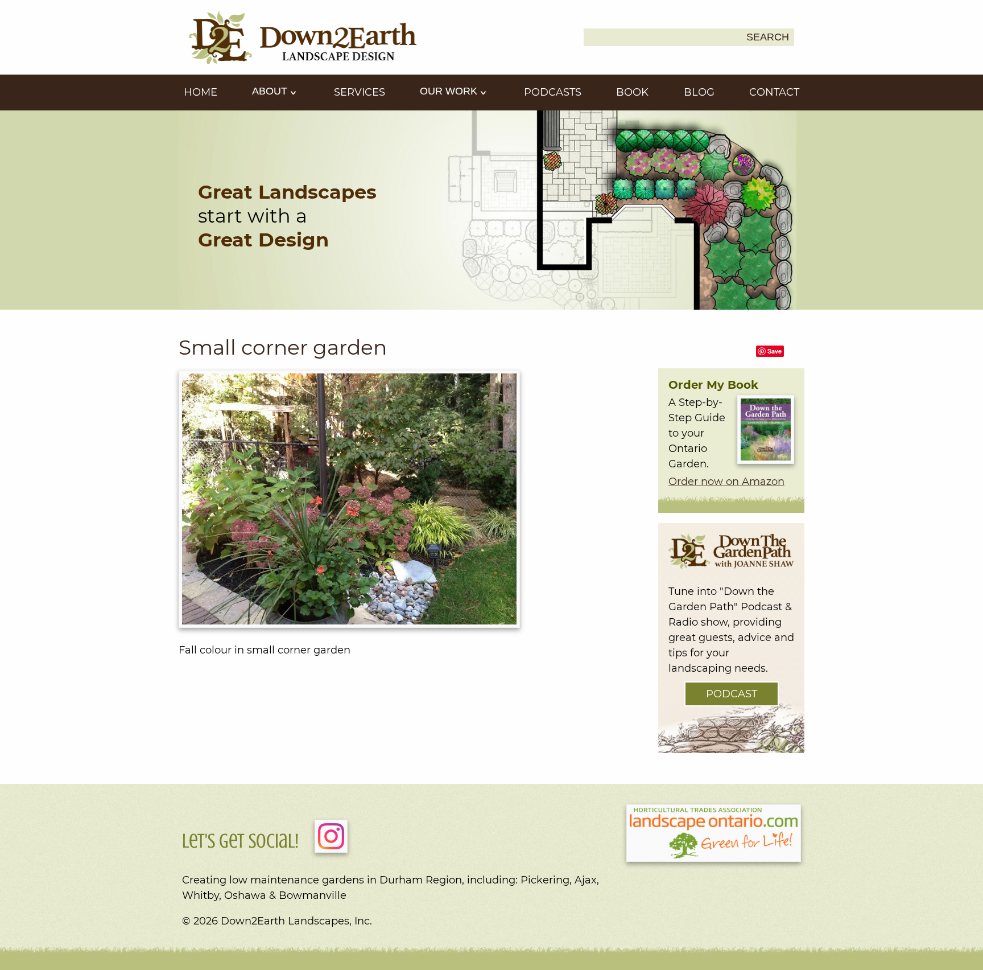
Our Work (450, 91)
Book (632, 92)
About (271, 91)
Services (359, 92)
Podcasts (552, 92)
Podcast (731, 694)
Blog (699, 92)
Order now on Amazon (726, 481)
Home (200, 92)
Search (767, 37)
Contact (774, 92)
